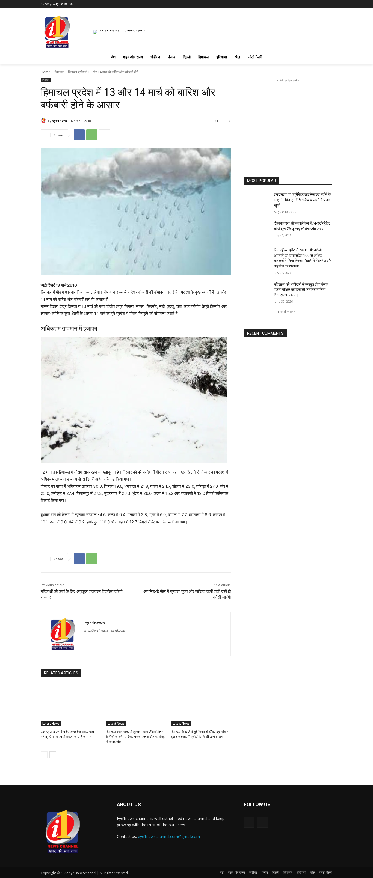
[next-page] (52, 754)
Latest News (50, 723)
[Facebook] (321, 4)
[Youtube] (329, 4)
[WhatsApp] (91, 134)
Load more (286, 311)
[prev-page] (44, 754)
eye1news (59, 120)
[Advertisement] (288, 117)
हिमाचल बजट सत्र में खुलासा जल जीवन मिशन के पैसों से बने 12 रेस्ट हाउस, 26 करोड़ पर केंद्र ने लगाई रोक (135, 737)
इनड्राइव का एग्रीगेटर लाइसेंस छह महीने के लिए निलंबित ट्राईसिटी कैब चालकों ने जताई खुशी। (302, 199)
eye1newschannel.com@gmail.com (169, 836)
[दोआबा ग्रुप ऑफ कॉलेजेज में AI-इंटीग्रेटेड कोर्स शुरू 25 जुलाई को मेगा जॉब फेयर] (257, 230)
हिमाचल (59, 72)
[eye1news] (44, 120)
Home (45, 72)
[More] (104, 134)
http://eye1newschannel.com (104, 630)
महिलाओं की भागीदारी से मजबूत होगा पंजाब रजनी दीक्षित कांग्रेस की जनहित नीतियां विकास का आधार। (301, 289)
